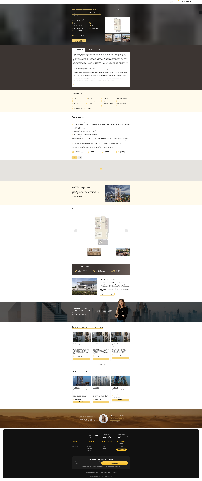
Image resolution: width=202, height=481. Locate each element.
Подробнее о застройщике (107, 294)
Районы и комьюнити (77, 443)
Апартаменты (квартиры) (92, 443)
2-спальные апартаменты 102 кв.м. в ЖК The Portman (80, 346)
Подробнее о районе (78, 199)
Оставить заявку (115, 421)
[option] (101, 230)
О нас (103, 443)
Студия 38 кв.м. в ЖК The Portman (118, 346)
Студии (88, 452)
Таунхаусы (89, 446)
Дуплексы (89, 450)
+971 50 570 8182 (186, 2)
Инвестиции (37, 1)
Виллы (88, 445)
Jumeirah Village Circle (78, 26)
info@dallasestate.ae (93, 437)
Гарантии (104, 446)
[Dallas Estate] (7, 2)
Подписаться (114, 463)
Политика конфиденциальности (91, 472)
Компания (53, 1)
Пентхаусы (89, 448)
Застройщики (75, 446)
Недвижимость (29, 1)
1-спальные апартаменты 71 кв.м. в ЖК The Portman (101, 346)
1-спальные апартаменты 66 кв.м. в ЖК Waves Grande (81, 390)
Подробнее (81, 358)
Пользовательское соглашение (105, 472)
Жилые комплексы (76, 445)
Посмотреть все (101, 364)
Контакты (104, 448)
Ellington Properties (78, 28)
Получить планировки (80, 41)
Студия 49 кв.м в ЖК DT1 (118, 389)
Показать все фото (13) (124, 31)
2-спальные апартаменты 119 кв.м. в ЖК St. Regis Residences (100, 390)
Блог (49, 1)
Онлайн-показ (91, 40)
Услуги (44, 1)
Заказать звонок (121, 449)
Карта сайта (115, 472)
